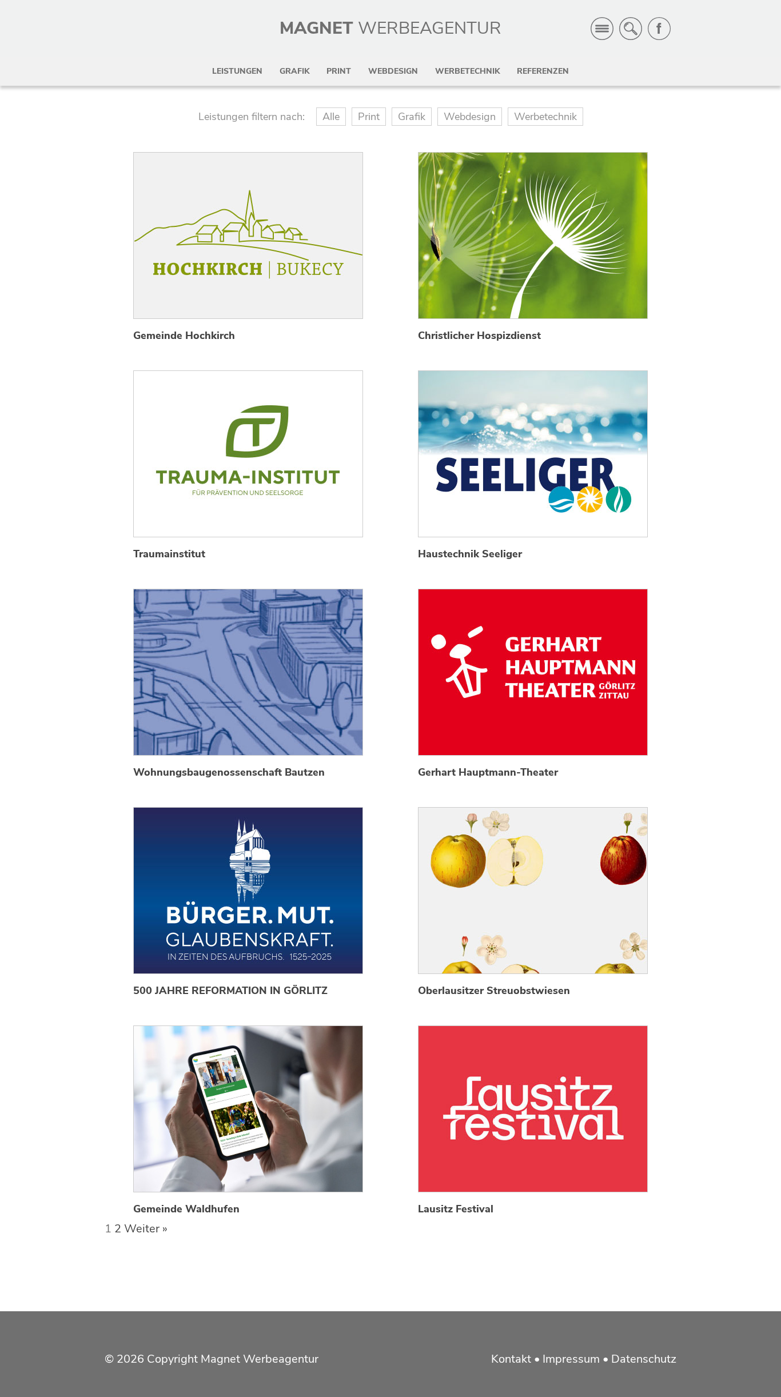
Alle (331, 116)
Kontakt (511, 1359)
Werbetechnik (467, 71)
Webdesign (393, 71)
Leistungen (237, 71)
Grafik (294, 71)
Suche (630, 28)
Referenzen (543, 71)
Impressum (571, 1359)
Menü (602, 28)
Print (338, 71)
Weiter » (146, 1228)
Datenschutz (643, 1359)
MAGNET (390, 28)
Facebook (659, 28)
